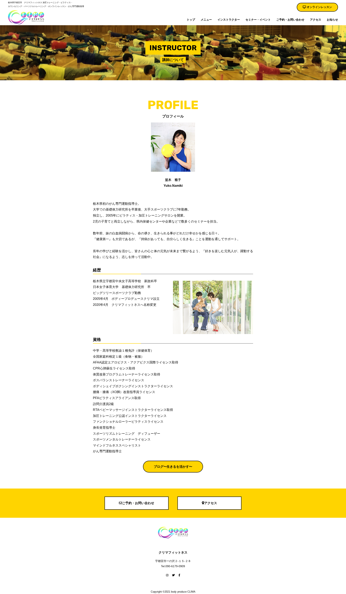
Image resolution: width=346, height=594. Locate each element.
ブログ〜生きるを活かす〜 (173, 466)
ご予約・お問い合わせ (290, 19)
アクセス (315, 19)
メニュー (206, 19)
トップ (191, 19)
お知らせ (332, 19)
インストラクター (228, 19)
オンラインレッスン (319, 7)
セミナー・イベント (258, 19)
